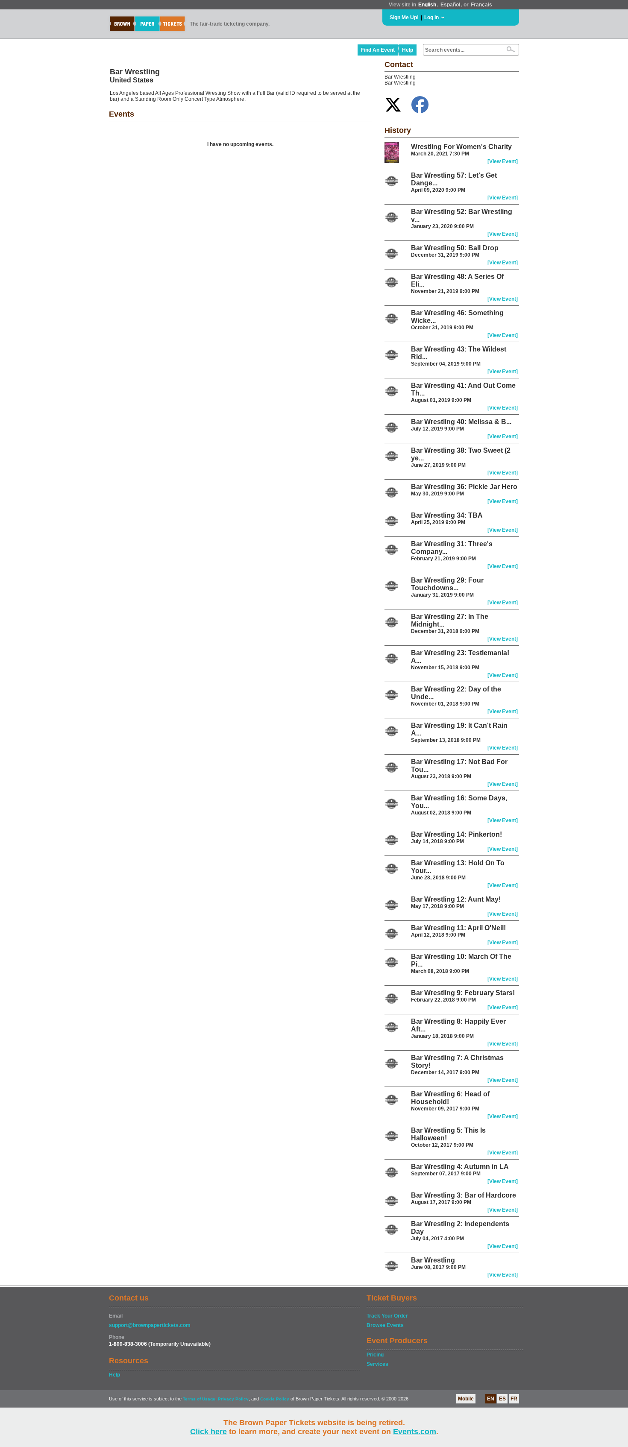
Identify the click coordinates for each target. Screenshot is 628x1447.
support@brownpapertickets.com (150, 1325)
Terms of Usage (199, 1399)
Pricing (375, 1355)
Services (377, 1364)
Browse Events (385, 1325)
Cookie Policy (274, 1399)
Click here (208, 1431)
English (427, 5)
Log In (431, 18)
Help (407, 50)
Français (481, 5)
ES (502, 1399)
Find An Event (378, 50)
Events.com (414, 1431)
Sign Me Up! (404, 18)
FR (514, 1399)
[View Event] (502, 161)
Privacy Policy (233, 1399)
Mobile (466, 1399)
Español (450, 5)
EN (490, 1399)
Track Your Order (387, 1316)
